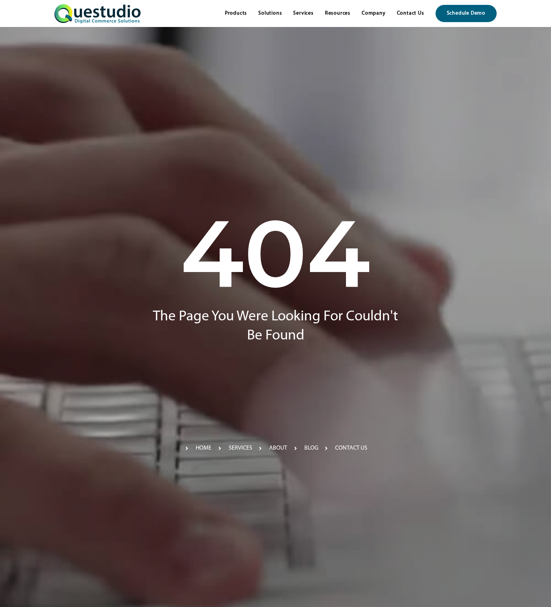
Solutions (270, 13)
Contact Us (410, 13)
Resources (337, 13)
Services (303, 13)
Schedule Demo (466, 13)
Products (236, 13)
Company (374, 13)
